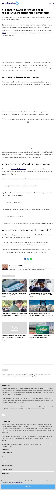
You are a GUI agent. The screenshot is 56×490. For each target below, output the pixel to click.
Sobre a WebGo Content (7, 465)
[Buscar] (53, 3)
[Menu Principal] (50, 3)
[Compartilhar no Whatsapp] (31, 259)
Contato (4, 456)
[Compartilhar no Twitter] (28, 259)
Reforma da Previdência (18, 169)
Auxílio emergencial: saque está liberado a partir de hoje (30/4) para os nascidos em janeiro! (14, 337)
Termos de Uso (5, 473)
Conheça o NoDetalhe (7, 452)
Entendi (28, 487)
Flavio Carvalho (13, 266)
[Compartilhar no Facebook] (25, 259)
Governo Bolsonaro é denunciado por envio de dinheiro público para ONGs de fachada (14, 314)
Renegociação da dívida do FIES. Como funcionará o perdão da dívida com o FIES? (41, 294)
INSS (4, 33)
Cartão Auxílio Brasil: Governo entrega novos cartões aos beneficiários (40, 336)
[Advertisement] (28, 49)
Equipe (3, 461)
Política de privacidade (17, 482)
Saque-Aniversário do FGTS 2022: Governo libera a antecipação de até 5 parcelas (14, 294)
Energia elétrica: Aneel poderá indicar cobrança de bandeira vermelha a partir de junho (41, 315)
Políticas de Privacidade (7, 469)
